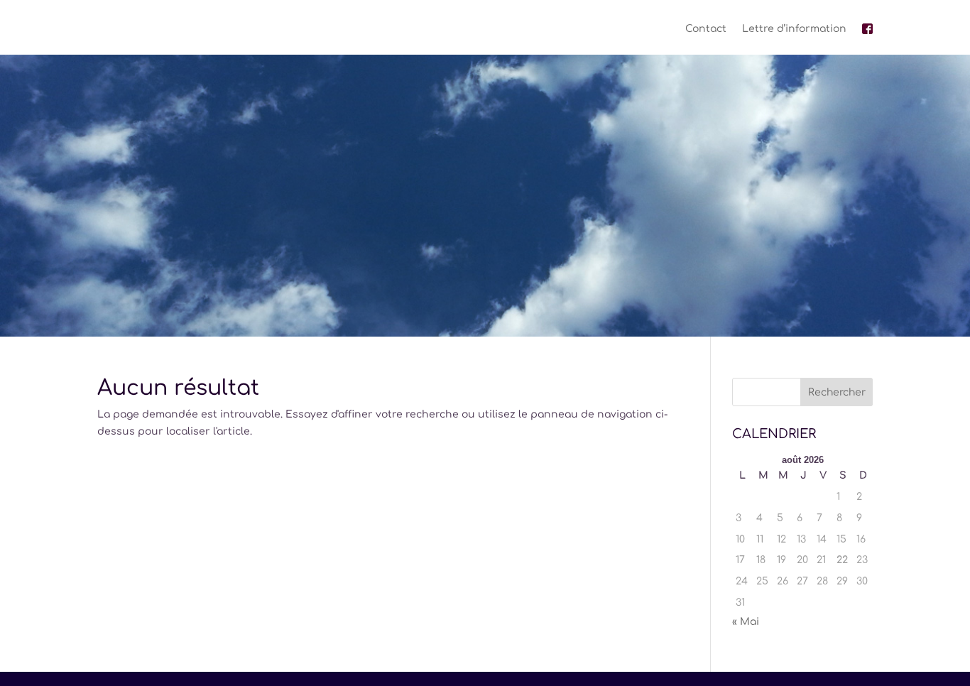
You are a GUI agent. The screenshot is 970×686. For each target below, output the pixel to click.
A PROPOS (394, 273)
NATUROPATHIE (293, 273)
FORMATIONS (477, 273)
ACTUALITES (580, 273)
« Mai (745, 621)
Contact (705, 28)
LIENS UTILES (669, 273)
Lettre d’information (794, 28)
